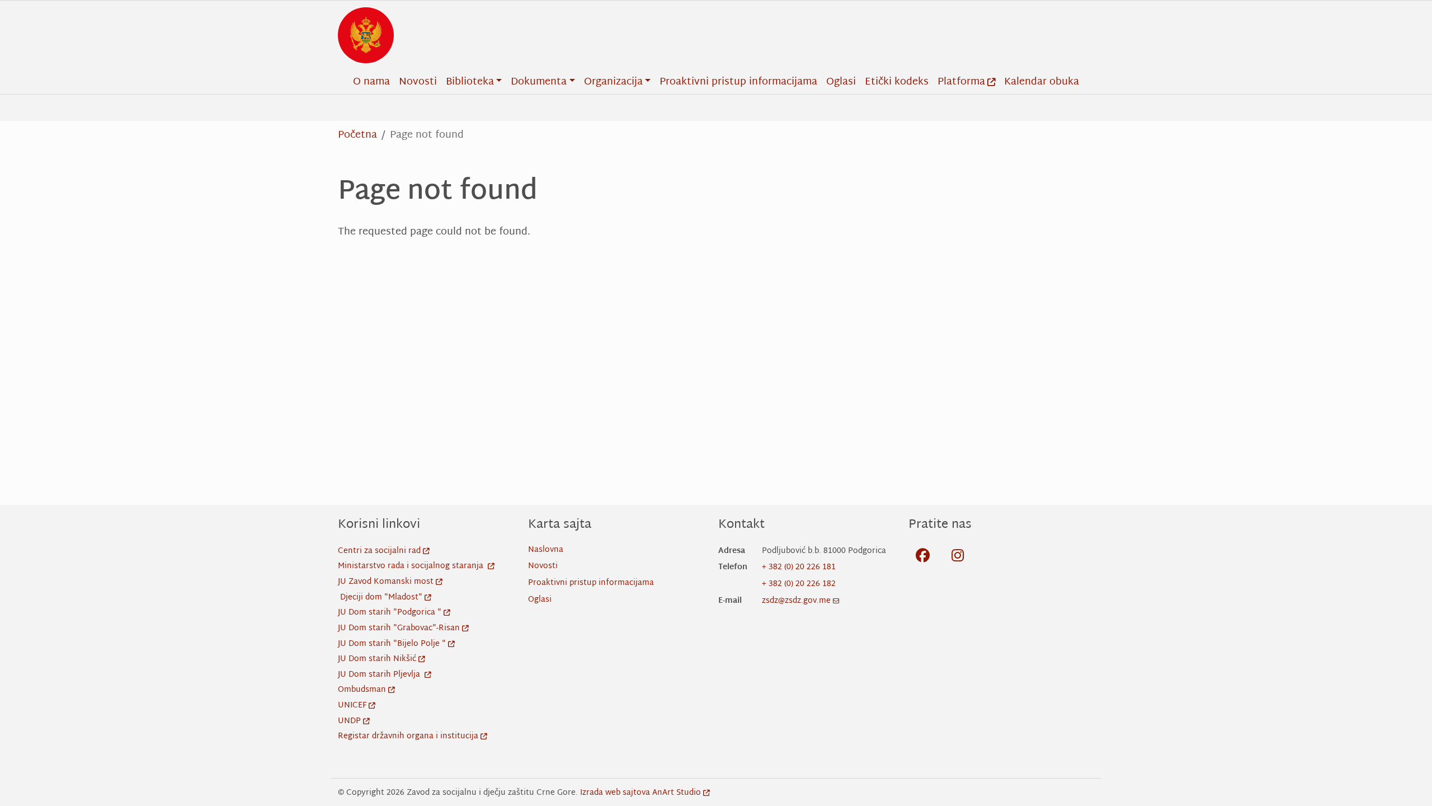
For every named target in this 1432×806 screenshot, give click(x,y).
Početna (357, 135)
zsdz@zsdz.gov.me (796, 600)
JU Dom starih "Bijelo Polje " (392, 644)
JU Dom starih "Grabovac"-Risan (399, 628)
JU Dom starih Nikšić (377, 659)
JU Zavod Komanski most (386, 581)
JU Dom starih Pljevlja (380, 674)
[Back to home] (366, 35)
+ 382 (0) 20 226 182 (799, 584)
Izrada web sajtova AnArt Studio (640, 792)
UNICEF (352, 705)
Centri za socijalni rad (379, 551)
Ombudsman (362, 689)
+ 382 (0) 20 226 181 (799, 567)
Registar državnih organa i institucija (408, 736)
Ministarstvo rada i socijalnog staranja (412, 566)
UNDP (349, 721)
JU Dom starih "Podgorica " (389, 612)
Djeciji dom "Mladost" (381, 597)
